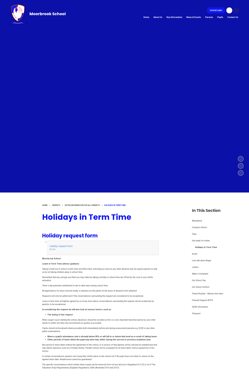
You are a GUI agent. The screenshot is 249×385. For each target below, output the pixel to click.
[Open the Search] (236, 10)
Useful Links (216, 10)
